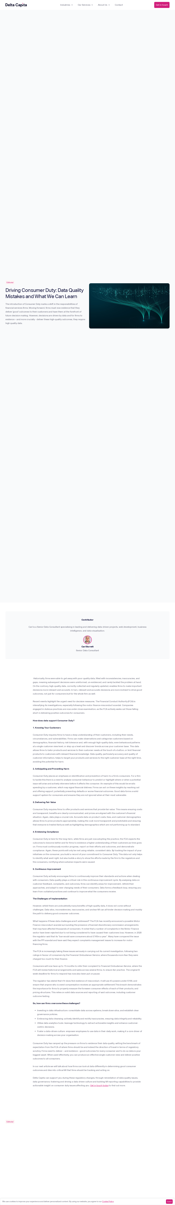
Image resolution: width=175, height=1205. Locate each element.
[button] (66, 5)
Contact (119, 5)
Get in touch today (99, 1085)
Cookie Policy (108, 1201)
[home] (16, 5)
